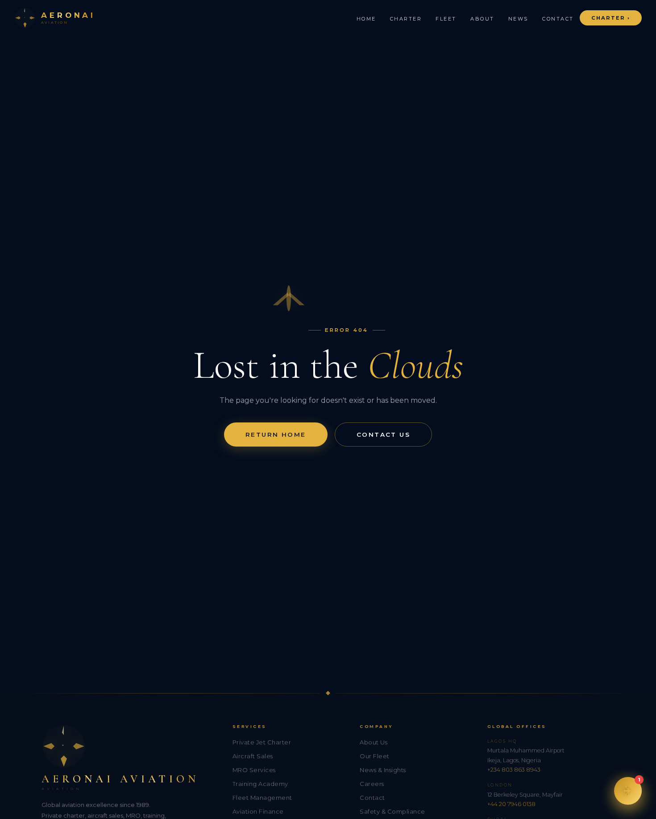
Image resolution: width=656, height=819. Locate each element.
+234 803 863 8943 (513, 769)
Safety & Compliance (392, 811)
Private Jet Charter (262, 742)
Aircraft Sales (253, 756)
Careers (372, 783)
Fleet (446, 19)
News (518, 19)
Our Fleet (375, 756)
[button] (628, 791)
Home (366, 19)
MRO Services (254, 769)
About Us (373, 742)
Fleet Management (262, 797)
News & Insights (383, 769)
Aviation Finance (258, 811)
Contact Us (383, 434)
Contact (558, 19)
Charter (406, 19)
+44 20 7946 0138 (511, 804)
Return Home (275, 434)
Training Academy (260, 783)
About (482, 19)
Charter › (611, 18)
